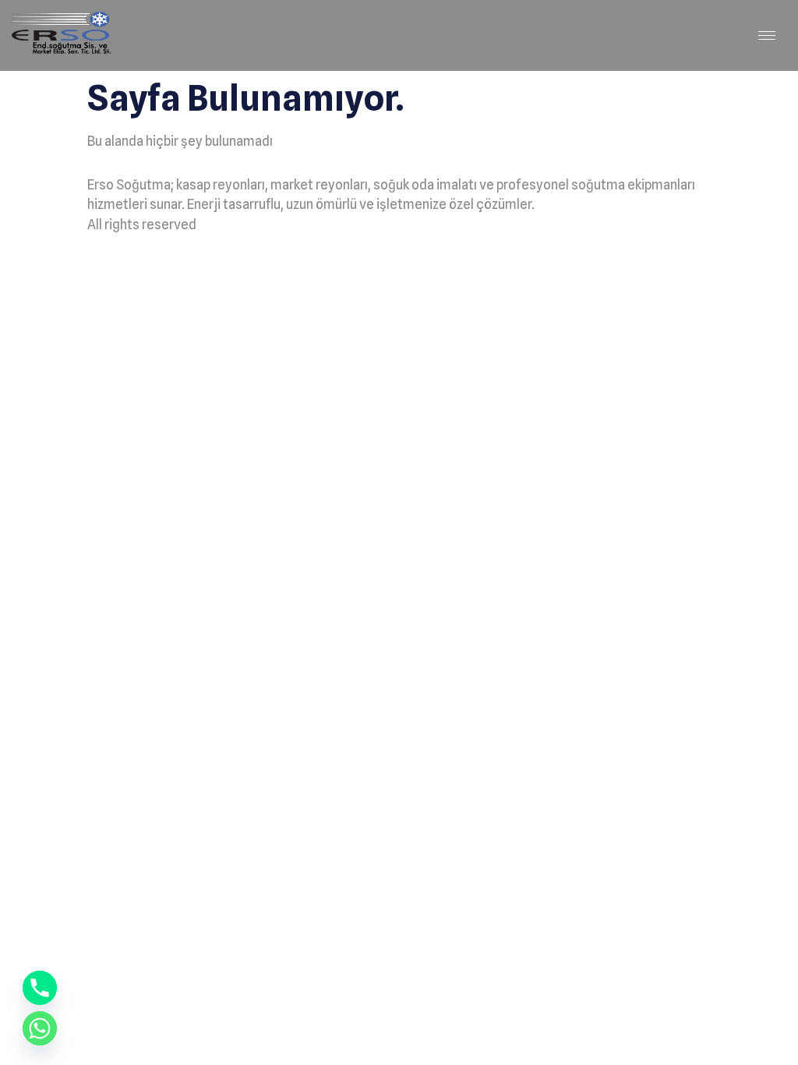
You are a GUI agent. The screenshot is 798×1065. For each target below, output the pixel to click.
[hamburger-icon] (766, 35)
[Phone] (40, 988)
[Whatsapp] (40, 1028)
